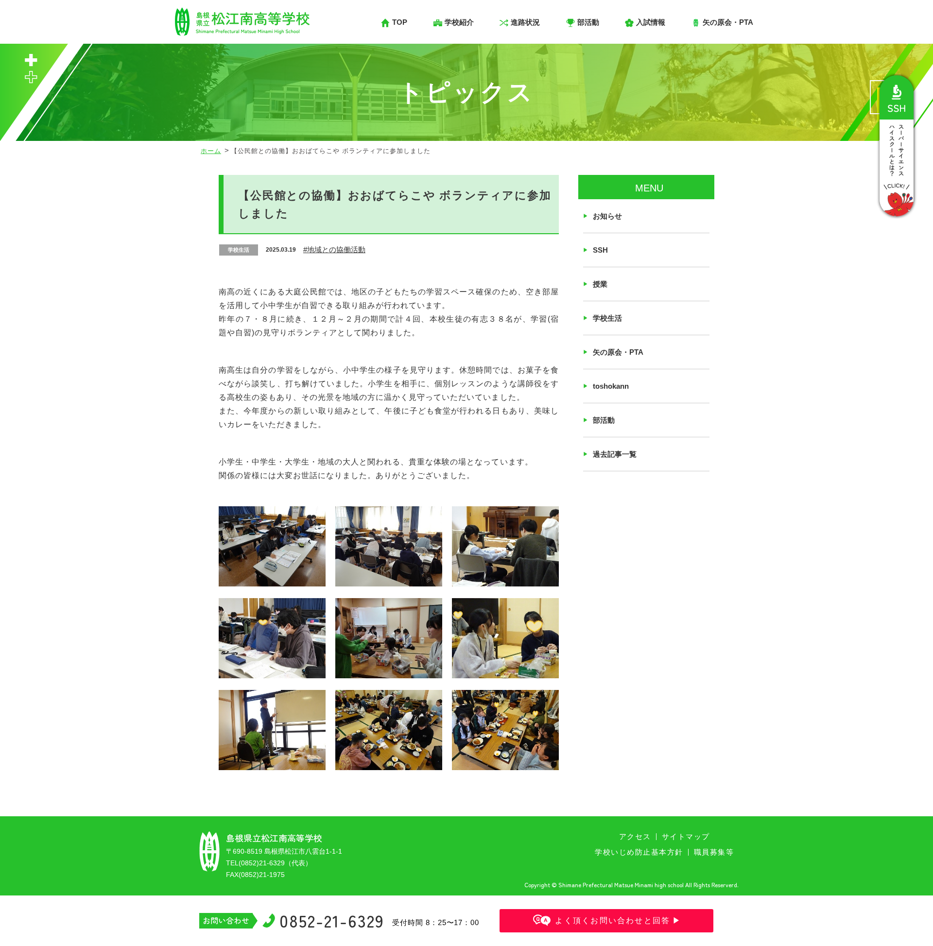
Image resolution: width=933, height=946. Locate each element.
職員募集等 (714, 852)
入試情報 (650, 22)
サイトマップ (686, 836)
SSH (600, 250)
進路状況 (525, 22)
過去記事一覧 (615, 454)
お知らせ (607, 216)
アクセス (635, 836)
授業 (600, 284)
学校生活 (607, 318)
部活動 (604, 420)
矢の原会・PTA (618, 352)
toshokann (611, 386)
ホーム (211, 151)
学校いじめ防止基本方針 (639, 852)
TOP (399, 22)
